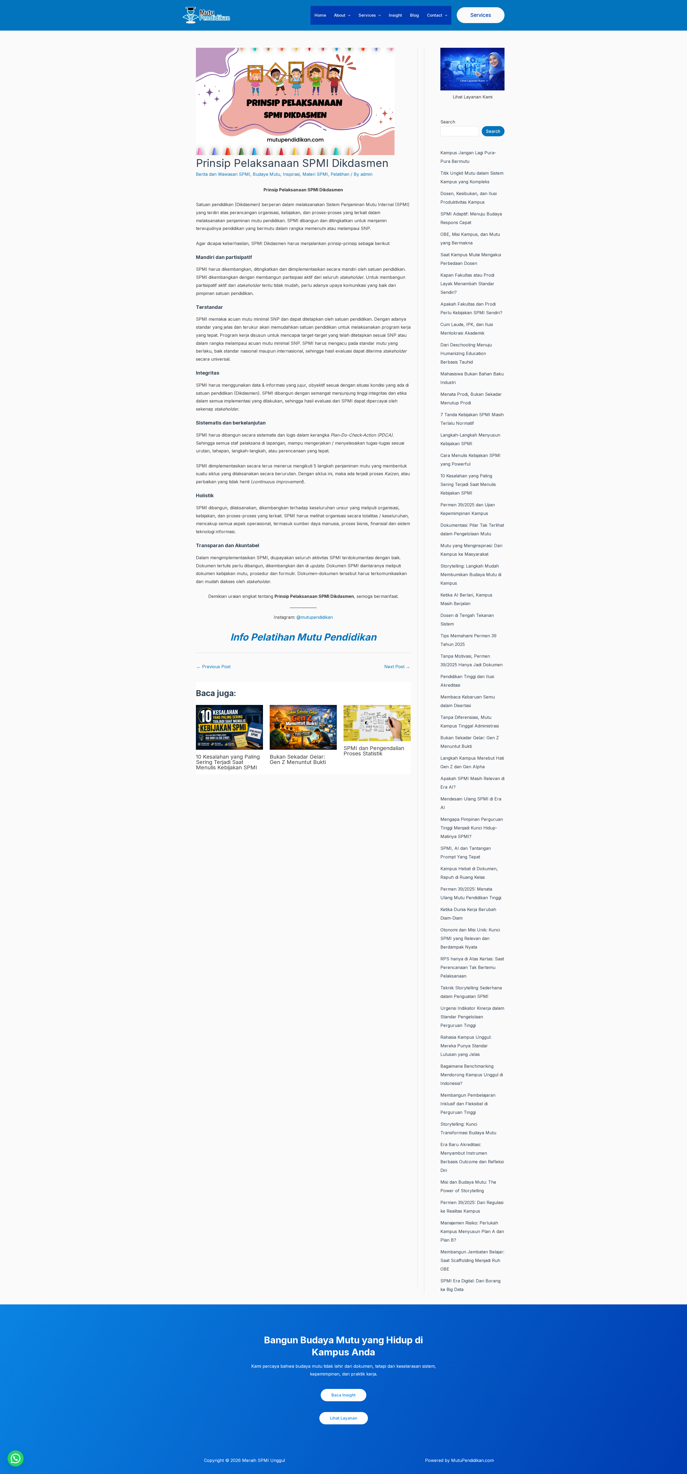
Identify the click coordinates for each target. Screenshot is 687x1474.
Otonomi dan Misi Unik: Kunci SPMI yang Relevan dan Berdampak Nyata (470, 938)
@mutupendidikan (315, 617)
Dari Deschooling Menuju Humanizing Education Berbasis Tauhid (466, 353)
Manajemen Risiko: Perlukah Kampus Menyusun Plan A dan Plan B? (472, 1231)
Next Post (397, 666)
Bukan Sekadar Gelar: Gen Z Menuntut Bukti (298, 759)
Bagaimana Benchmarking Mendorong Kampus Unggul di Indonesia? (471, 1074)
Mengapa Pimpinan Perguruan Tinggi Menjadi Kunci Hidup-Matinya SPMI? (471, 828)
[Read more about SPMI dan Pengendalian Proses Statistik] (377, 722)
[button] (347, 15)
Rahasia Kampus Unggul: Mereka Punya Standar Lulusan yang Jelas (465, 1045)
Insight (395, 15)
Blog (414, 15)
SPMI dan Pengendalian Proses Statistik (374, 751)
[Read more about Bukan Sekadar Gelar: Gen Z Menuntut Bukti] (303, 727)
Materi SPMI (315, 174)
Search (447, 122)
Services (367, 15)
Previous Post (213, 666)
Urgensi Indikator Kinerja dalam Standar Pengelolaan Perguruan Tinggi (472, 1016)
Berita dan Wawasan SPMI (223, 174)
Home (320, 15)
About (339, 15)
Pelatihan (340, 174)
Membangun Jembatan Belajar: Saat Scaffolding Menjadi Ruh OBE (472, 1260)
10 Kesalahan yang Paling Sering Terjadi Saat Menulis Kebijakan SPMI (228, 762)
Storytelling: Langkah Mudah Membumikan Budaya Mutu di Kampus (470, 574)
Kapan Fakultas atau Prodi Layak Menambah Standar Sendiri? (467, 283)
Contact (434, 15)
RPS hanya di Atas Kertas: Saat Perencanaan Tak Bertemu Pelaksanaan (472, 967)
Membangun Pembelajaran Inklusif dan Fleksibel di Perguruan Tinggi (467, 1103)
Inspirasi (291, 174)
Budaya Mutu (266, 174)
